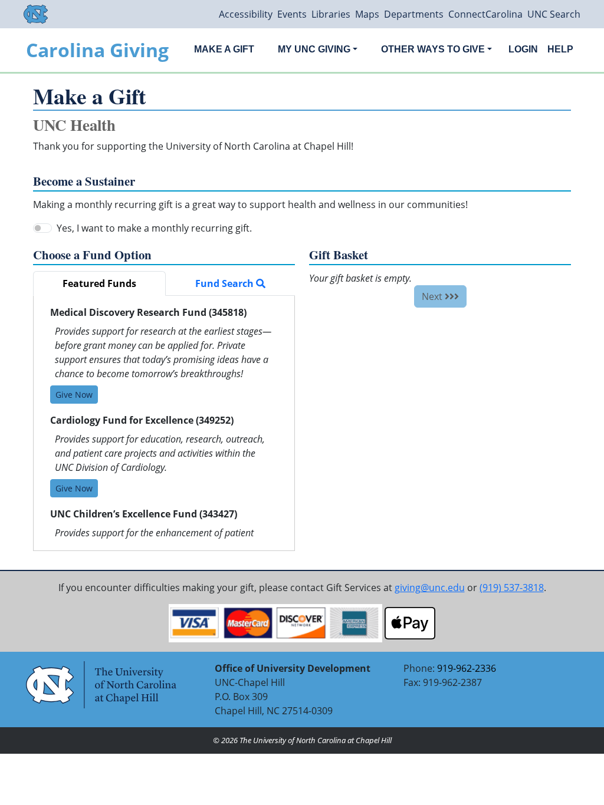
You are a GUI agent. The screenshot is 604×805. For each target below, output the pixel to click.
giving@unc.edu (430, 587)
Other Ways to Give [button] (433, 49)
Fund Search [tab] (225, 283)
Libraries (330, 14)
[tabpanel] (164, 423)
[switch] (42, 228)
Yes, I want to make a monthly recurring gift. (154, 228)
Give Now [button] (74, 394)
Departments (414, 14)
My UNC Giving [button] (314, 49)
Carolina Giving (97, 49)
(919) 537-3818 (512, 587)
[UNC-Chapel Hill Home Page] (36, 14)
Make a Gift (224, 49)
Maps (367, 14)
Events (292, 14)
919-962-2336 (466, 668)
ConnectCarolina (485, 14)
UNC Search (553, 14)
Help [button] (560, 49)
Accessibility (246, 14)
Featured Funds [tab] (99, 283)
